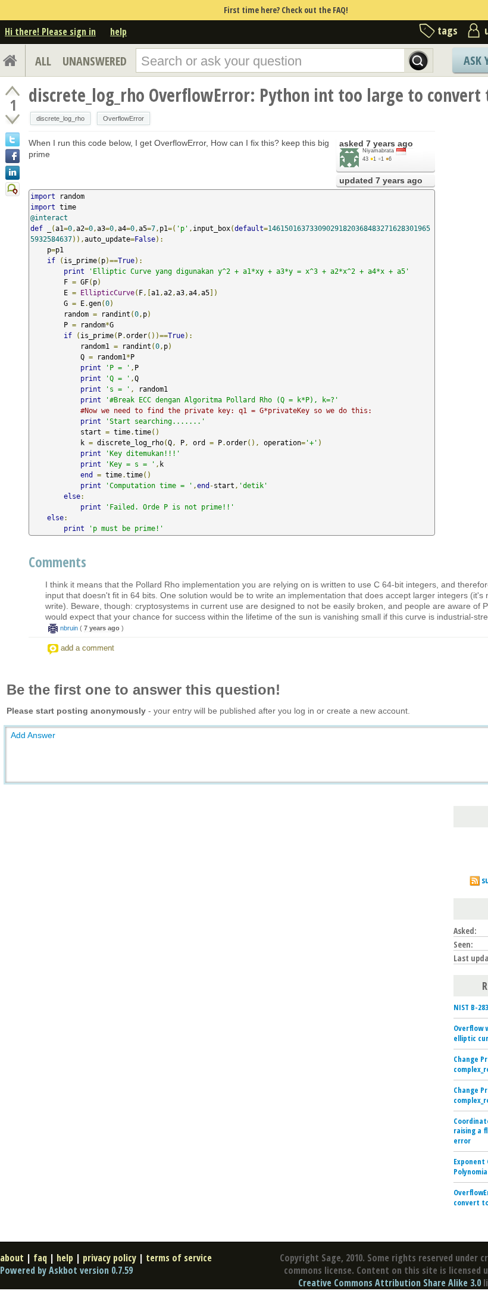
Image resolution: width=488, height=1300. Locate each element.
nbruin (69, 628)
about (12, 1257)
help (118, 31)
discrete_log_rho (60, 118)
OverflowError (123, 118)
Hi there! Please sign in (50, 31)
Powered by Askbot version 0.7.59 (66, 1270)
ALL (43, 61)
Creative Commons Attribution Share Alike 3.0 (389, 1282)
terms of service (179, 1257)
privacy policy (109, 1257)
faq (40, 1257)
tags (447, 30)
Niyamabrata (378, 151)
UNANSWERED (94, 61)
